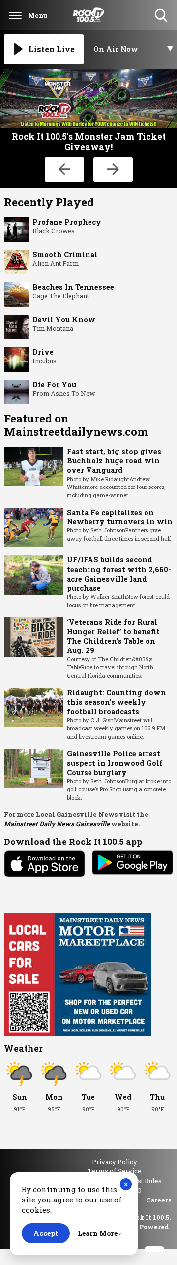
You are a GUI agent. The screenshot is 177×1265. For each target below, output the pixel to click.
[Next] (113, 169)
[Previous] (64, 169)
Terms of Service (115, 1171)
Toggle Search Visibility (162, 23)
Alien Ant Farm (55, 263)
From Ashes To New (63, 393)
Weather (23, 1048)
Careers (159, 1200)
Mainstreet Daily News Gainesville (57, 823)
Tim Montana (52, 328)
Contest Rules (140, 1180)
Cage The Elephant (60, 296)
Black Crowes (53, 231)
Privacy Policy (114, 1161)
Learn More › (99, 1233)
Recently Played (49, 202)
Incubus (44, 361)
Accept (45, 1233)
